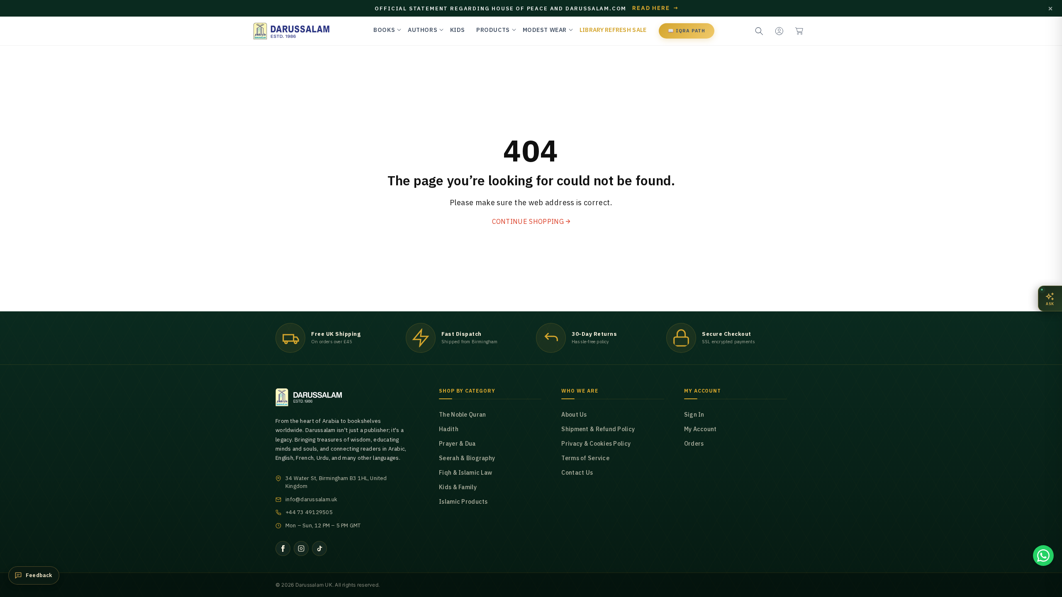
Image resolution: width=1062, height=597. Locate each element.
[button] (799, 31)
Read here (655, 8)
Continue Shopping (528, 221)
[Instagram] (301, 548)
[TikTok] (319, 548)
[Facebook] (282, 548)
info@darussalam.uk (311, 499)
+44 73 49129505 (309, 512)
